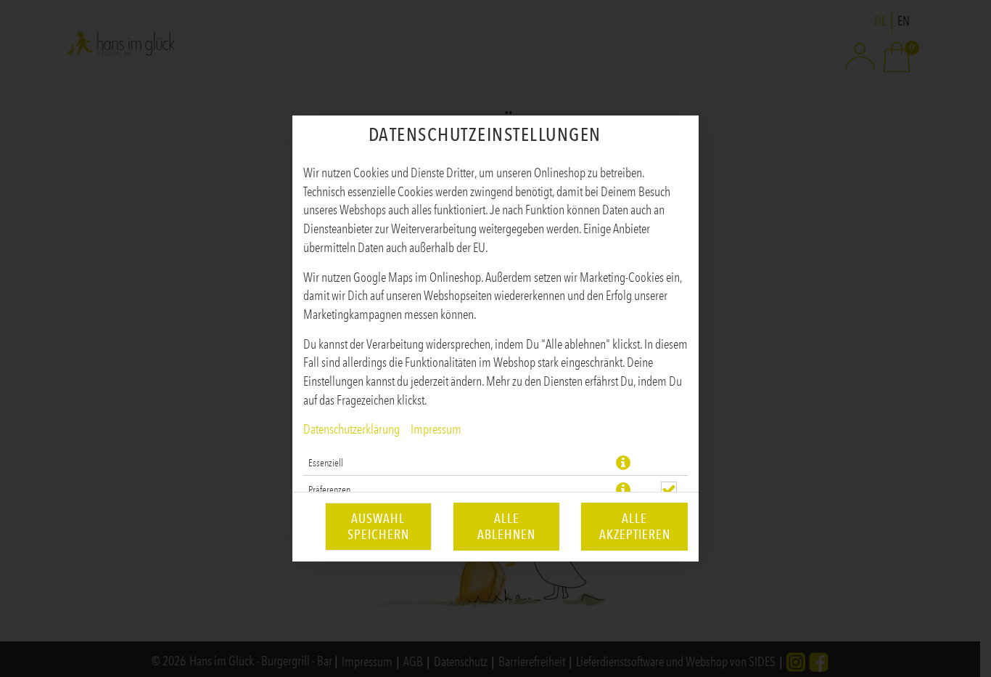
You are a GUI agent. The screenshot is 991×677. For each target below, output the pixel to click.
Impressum (436, 429)
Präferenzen (329, 489)
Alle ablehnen (506, 527)
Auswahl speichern (378, 527)
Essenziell (325, 462)
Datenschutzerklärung (351, 429)
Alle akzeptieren (634, 527)
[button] (623, 462)
